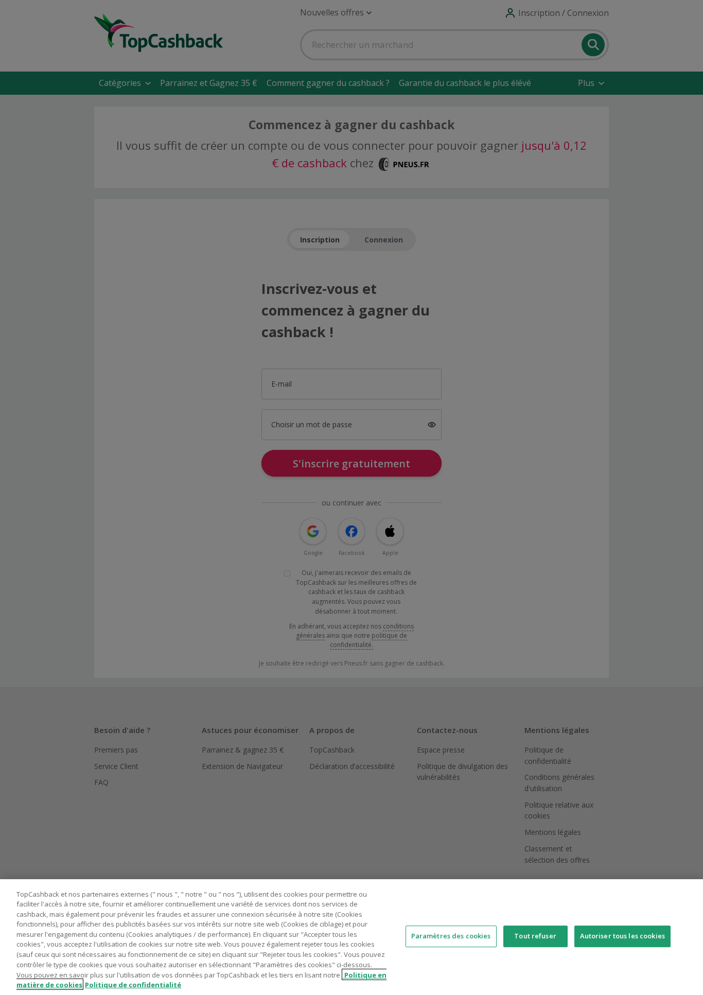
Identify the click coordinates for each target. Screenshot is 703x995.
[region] (351, 937)
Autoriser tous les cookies (622, 936)
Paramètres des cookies (451, 936)
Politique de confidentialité (133, 984)
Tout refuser (535, 936)
